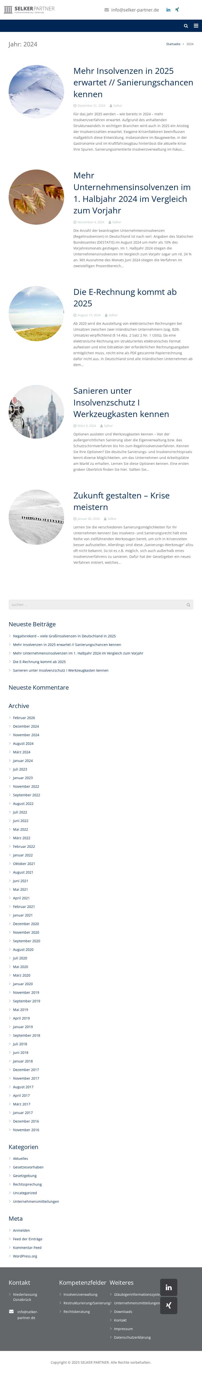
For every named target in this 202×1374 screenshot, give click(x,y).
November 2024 (26, 735)
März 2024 (21, 752)
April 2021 (21, 898)
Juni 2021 (20, 880)
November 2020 (26, 932)
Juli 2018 (20, 1044)
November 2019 (26, 992)
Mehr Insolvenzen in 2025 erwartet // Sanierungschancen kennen (133, 82)
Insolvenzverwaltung (81, 1294)
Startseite (173, 44)
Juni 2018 (20, 1052)
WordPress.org (25, 1256)
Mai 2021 (20, 889)
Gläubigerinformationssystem (138, 1294)
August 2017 (23, 1087)
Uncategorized (25, 1193)
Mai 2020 (20, 966)
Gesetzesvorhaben (28, 1167)
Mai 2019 (20, 1009)
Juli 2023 (20, 769)
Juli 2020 (20, 958)
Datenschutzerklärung (132, 1337)
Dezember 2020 (26, 923)
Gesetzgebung (25, 1175)
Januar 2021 (23, 915)
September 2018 (26, 1035)
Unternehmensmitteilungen (36, 1201)
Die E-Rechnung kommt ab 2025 (39, 661)
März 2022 (21, 838)
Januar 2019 (23, 1026)
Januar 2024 (23, 760)
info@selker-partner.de (135, 10)
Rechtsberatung (77, 1311)
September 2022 (26, 795)
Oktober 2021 (24, 863)
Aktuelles (20, 1158)
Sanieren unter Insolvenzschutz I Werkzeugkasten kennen (121, 402)
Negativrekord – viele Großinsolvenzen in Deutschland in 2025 (64, 636)
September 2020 (26, 941)
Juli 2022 (20, 812)
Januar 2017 (23, 1112)
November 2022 (26, 786)
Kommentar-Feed (27, 1247)
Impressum (123, 1328)
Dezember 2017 (26, 1069)
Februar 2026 (24, 717)
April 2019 (21, 1018)
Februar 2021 (24, 906)
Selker (117, 106)
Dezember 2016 (26, 1121)
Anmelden (21, 1230)
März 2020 (21, 975)
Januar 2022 (23, 855)
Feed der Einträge (27, 1239)
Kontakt (120, 1320)
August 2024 (23, 743)
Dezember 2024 (26, 726)
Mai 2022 (20, 829)
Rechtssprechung (27, 1184)
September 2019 (26, 1001)
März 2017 (21, 1104)
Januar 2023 (23, 777)
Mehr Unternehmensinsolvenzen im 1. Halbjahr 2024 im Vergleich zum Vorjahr (132, 193)
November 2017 (26, 1078)
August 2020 (23, 949)
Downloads (123, 1311)
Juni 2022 (20, 820)
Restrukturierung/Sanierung (87, 1303)
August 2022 (23, 803)
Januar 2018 (23, 1061)
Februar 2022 (24, 846)
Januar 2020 (23, 983)
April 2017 (21, 1095)
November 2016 (26, 1129)
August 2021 (23, 872)
